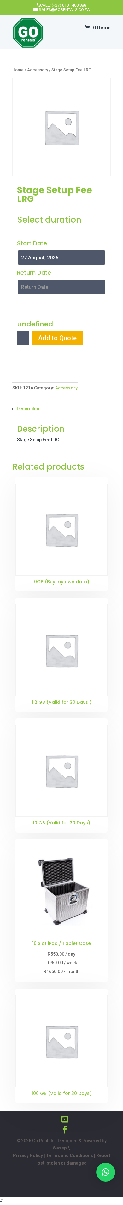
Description (29, 408)
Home (18, 70)
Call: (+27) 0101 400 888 (63, 5)
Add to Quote (57, 338)
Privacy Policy (28, 1155)
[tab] (64, 409)
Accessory (37, 70)
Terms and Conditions (69, 1155)
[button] (105, 1172)
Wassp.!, (61, 1147)
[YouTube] (65, 1119)
